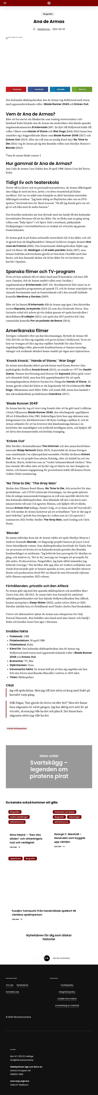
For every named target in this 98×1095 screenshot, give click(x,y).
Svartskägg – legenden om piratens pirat (49, 766)
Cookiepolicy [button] (67, 985)
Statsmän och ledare (65, 812)
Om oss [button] (9, 985)
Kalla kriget (74, 817)
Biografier (48, 14)
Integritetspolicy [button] (67, 991)
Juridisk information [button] (67, 998)
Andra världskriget (19, 817)
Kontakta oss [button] (12, 991)
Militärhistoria (17, 822)
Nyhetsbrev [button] (22, 985)
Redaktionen (44, 29)
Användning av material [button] (67, 1005)
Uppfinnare (15, 858)
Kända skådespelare (17, 728)
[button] (5, 3)
